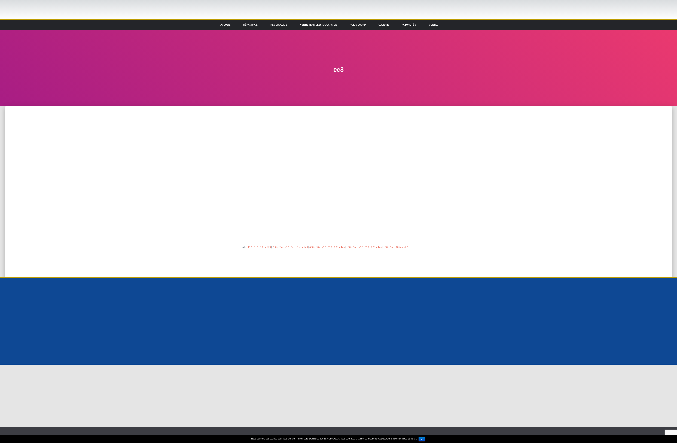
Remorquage (278, 24)
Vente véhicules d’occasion (318, 24)
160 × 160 (351, 247)
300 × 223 (265, 247)
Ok (421, 439)
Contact (434, 24)
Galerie (384, 24)
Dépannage (250, 24)
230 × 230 (327, 247)
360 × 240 (302, 247)
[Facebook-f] (499, 25)
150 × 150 (253, 247)
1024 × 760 (402, 247)
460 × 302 (314, 247)
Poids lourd (358, 24)
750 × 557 (277, 247)
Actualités (409, 24)
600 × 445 (339, 247)
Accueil (225, 24)
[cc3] (328, 172)
